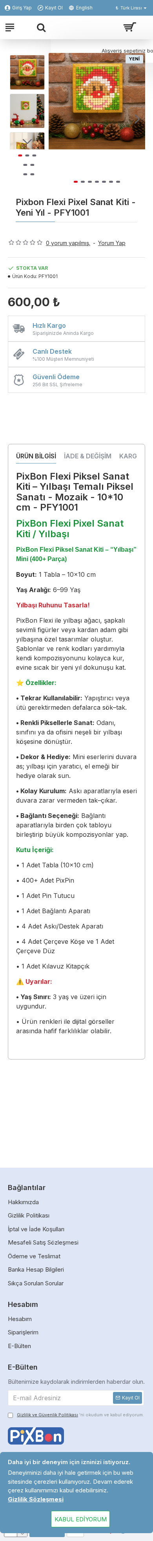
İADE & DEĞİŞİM (87, 456)
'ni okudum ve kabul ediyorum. (80, 1414)
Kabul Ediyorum (81, 1519)
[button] (56, 119)
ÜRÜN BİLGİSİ (36, 456)
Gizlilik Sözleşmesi (36, 1499)
